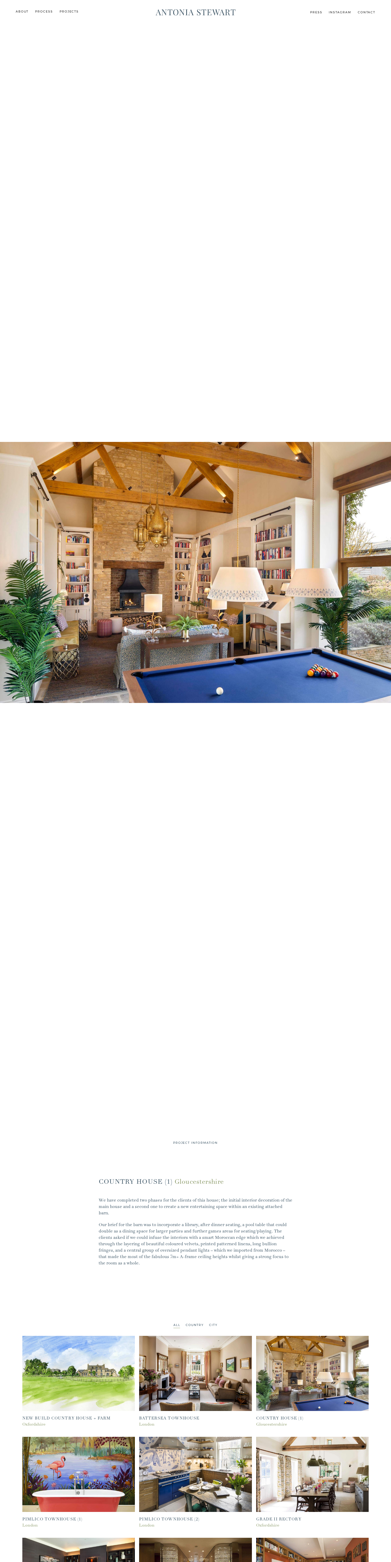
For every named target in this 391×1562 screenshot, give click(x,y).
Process (44, 11)
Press (316, 12)
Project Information (195, 1143)
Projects (69, 11)
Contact (366, 12)
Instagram (340, 12)
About (22, 11)
